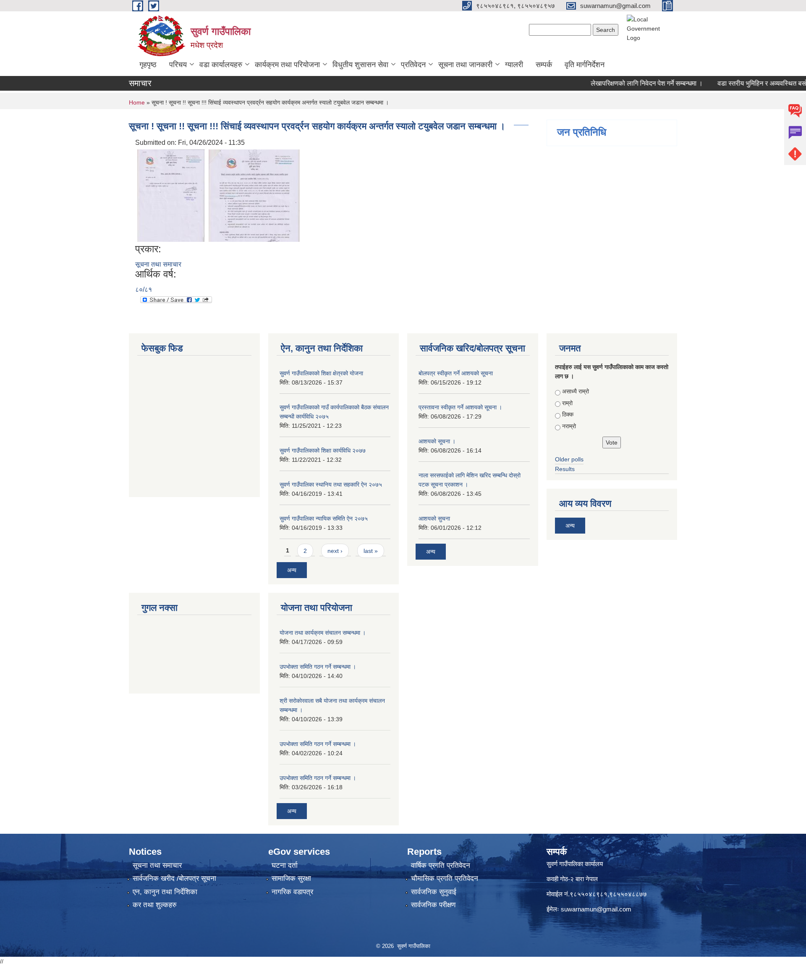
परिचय (178, 64)
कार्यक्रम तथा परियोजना (287, 64)
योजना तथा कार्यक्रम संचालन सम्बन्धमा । (323, 632)
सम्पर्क (544, 64)
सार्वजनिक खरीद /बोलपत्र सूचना (174, 878)
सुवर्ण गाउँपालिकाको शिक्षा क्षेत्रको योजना (321, 373)
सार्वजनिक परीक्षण (433, 905)
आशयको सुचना (434, 518)
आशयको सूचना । (437, 441)
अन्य (291, 570)
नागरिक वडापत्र (292, 892)
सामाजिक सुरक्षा (291, 878)
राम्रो (567, 403)
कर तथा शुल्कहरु (155, 905)
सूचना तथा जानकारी (465, 64)
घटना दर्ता (285, 865)
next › (335, 550)
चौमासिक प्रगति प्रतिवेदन (444, 878)
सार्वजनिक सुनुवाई (433, 892)
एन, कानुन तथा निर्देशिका (165, 892)
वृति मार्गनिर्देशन (584, 64)
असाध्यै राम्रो (575, 391)
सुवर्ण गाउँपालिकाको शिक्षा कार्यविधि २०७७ (323, 450)
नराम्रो (569, 426)
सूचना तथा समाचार (158, 264)
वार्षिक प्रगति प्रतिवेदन (440, 865)
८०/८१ (143, 289)
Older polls (569, 459)
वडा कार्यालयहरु (220, 64)
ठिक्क (567, 414)
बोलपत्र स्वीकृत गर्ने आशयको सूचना (456, 373)
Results (565, 469)
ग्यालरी (514, 64)
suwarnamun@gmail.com (596, 909)
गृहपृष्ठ (148, 64)
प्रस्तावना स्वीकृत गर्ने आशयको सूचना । (460, 407)
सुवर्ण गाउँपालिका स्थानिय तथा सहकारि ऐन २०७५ (331, 484)
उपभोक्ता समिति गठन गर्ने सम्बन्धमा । (318, 666)
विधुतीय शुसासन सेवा (360, 64)
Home (137, 102)
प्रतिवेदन (413, 64)
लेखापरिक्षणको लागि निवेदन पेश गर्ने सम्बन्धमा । (631, 83)
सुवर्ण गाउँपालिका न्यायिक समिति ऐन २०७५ (324, 518)
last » (371, 550)
